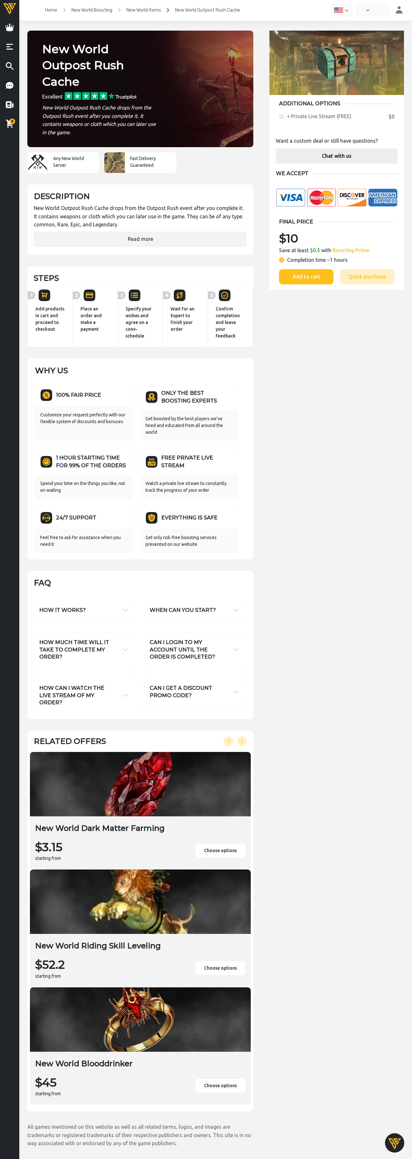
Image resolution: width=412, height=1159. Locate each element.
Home (51, 10)
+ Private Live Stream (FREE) (319, 116)
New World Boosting (91, 10)
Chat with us (336, 156)
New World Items (143, 10)
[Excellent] (100, 96)
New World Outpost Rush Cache (207, 10)
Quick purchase (367, 277)
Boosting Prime (350, 250)
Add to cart (306, 277)
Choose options (220, 850)
